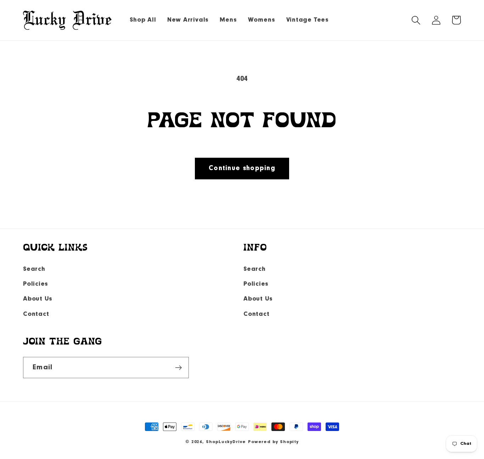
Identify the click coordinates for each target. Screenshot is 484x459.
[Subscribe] (178, 368)
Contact (36, 314)
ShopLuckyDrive (226, 442)
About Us (37, 299)
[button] (416, 20)
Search (34, 269)
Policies (35, 284)
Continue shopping (242, 168)
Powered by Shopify (273, 442)
